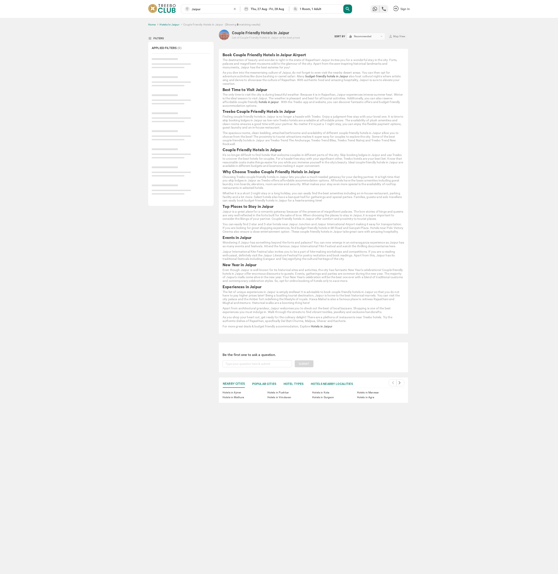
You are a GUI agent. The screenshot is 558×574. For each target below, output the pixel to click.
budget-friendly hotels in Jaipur (326, 76)
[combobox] (212, 9)
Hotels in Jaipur (321, 326)
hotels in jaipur (269, 102)
